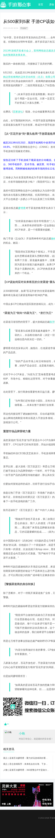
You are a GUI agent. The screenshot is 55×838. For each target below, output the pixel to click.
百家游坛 (18, 111)
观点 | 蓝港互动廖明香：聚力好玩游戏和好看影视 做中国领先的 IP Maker (26, 758)
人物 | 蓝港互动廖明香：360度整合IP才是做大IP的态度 (26, 770)
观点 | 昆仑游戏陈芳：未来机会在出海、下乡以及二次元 (26, 764)
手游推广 (24, 28)
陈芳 (52, 322)
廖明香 (22, 208)
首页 (40, 4)
